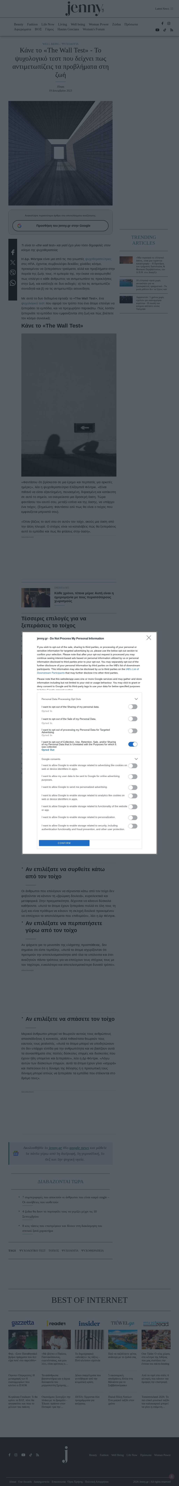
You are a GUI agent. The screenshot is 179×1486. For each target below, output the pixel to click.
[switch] (132, 706)
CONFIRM (64, 843)
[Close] (150, 638)
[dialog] (89, 743)
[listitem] (89, 699)
